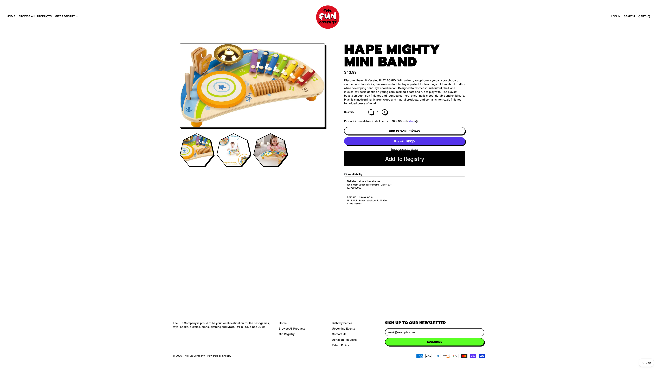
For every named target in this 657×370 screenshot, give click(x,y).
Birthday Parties (342, 323)
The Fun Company (194, 355)
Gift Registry (287, 334)
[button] (629, 16)
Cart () (644, 17)
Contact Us (339, 334)
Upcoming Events (343, 328)
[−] (371, 112)
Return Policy (340, 345)
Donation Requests (344, 339)
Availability (355, 174)
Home (11, 16)
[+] (384, 112)
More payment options (404, 149)
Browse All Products (35, 16)
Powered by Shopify (219, 355)
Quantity (349, 111)
